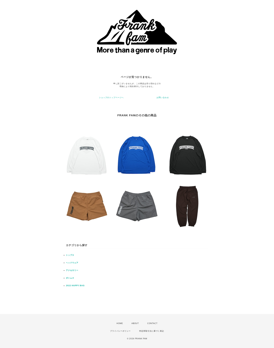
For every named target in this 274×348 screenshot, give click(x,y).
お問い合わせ (163, 97)
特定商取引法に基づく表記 (151, 331)
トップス (70, 255)
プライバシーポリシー (120, 331)
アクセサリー (72, 270)
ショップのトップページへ (111, 97)
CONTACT (152, 323)
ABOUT (135, 323)
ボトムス (70, 278)
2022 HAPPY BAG (75, 285)
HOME (120, 323)
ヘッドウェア (72, 263)
